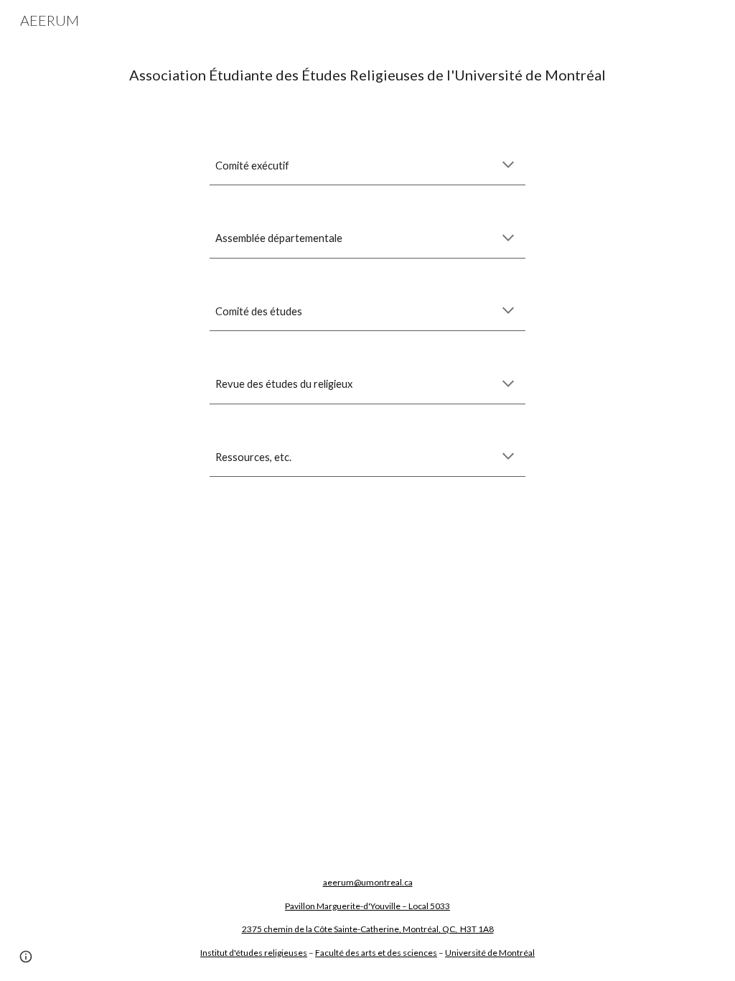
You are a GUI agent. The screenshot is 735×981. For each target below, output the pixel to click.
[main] (368, 75)
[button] (508, 166)
